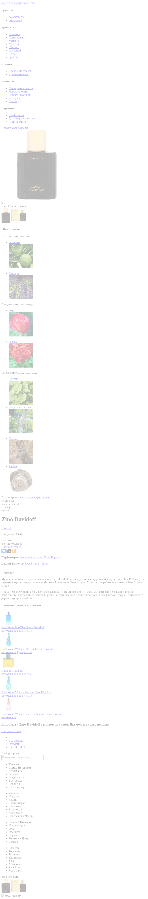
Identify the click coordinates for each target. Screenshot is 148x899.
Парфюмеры (16, 115)
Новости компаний (20, 94)
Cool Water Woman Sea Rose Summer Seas (26, 714)
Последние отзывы (20, 70)
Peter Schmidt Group (36, 563)
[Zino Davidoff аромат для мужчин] (6, 222)
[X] (8, 551)
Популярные (16, 37)
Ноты (12, 53)
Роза (11, 310)
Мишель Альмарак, (32, 557)
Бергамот (14, 242)
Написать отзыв (11, 546)
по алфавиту (16, 16)
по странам (15, 20)
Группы (13, 57)
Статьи (13, 101)
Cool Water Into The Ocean (17, 627)
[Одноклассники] (14, 551)
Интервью (15, 98)
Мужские (14, 44)
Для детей (15, 50)
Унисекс (14, 47)
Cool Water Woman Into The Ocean (22, 649)
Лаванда (14, 273)
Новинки (14, 34)
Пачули (13, 378)
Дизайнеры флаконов (22, 118)
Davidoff (6, 528)
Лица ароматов (18, 121)
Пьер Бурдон (52, 557)
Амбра (13, 466)
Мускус (13, 438)
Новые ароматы (18, 91)
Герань (13, 341)
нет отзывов (8, 630)
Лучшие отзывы (19, 74)
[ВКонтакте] (3, 551)
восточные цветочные (35, 497)
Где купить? (24, 630)
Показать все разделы (14, 127)
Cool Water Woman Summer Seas (21, 692)
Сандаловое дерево (20, 407)
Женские (14, 40)
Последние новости (21, 88)
